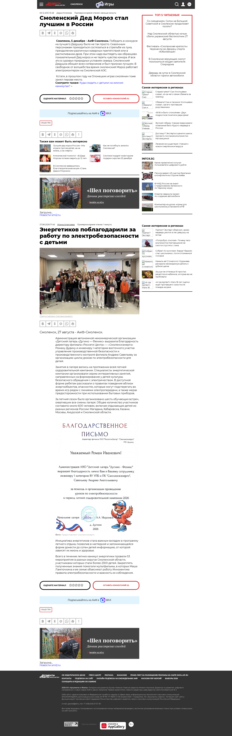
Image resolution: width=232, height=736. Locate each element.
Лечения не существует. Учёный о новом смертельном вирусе (171, 145)
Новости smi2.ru (50, 215)
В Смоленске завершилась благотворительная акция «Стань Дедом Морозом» (69, 168)
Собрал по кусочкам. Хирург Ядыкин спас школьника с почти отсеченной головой (173, 253)
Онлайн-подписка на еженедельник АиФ (117, 678)
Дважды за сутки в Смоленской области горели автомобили (167, 74)
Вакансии (122, 675)
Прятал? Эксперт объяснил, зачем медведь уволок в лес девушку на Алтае (172, 232)
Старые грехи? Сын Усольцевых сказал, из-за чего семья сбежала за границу (173, 94)
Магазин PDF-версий (151, 678)
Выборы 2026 (171, 678)
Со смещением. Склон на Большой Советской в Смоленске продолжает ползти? (167, 24)
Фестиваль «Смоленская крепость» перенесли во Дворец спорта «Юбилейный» (167, 49)
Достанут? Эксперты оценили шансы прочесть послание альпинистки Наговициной (173, 136)
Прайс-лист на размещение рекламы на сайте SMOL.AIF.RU (159, 675)
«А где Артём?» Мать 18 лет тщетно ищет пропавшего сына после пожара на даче (172, 284)
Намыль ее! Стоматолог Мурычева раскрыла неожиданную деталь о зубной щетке (172, 263)
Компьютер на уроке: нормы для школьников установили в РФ (171, 205)
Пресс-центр (95, 675)
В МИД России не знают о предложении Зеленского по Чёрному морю (168, 186)
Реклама (109, 675)
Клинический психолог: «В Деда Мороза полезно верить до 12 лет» (70, 157)
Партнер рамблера (88, 724)
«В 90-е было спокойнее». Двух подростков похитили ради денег (172, 113)
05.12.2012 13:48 (47, 13)
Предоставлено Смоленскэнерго (56, 316)
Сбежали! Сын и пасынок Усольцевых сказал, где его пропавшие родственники (173, 104)
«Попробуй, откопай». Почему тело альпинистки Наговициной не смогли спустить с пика (172, 243)
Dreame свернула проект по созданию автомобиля (167, 195)
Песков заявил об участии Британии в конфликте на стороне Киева (173, 174)
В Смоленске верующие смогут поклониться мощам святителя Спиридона (167, 62)
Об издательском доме (73, 675)
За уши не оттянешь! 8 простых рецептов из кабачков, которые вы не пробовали (173, 274)
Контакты (66, 678)
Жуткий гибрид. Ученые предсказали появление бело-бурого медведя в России (173, 125)
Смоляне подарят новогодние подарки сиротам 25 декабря (118, 157)
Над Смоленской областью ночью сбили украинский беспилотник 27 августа (167, 36)
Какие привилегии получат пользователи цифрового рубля (170, 164)
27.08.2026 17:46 (47, 224)
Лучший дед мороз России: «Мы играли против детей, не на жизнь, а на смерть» (69, 148)
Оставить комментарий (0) (116, 99)
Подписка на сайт (84, 678)
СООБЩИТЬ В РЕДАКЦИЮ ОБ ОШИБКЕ (79, 682)
